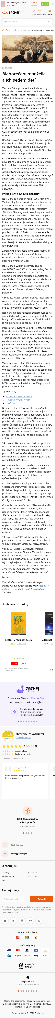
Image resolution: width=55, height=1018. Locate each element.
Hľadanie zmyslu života (18, 399)
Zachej (8, 30)
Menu (50, 14)
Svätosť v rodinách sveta (19, 396)
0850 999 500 (17, 844)
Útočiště (10, 403)
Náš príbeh (32, 876)
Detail (45, 4)
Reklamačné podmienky (38, 1001)
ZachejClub (32, 872)
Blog (17, 30)
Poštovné (19, 1006)
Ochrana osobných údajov (15, 1003)
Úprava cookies (33, 1006)
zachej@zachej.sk (19, 853)
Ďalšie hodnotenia (23, 737)
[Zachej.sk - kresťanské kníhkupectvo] (11, 13)
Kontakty (5, 872)
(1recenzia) (21, 643)
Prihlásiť (42, 899)
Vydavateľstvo (8, 876)
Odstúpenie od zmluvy (40, 1003)
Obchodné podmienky (14, 1001)
